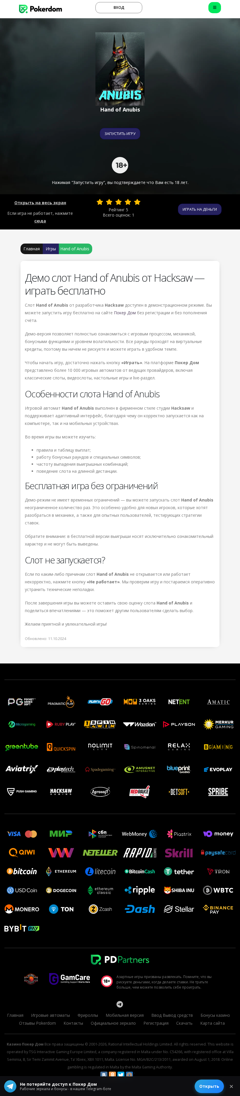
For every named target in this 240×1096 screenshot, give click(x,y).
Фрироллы (88, 1015)
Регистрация (156, 1023)
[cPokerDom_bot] (119, 1004)
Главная (31, 248)
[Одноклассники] (112, 1075)
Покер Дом (125, 312)
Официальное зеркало (113, 1023)
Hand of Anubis (74, 248)
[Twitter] (120, 1075)
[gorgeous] (137, 202)
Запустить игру (120, 133)
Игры (51, 248)
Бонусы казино (215, 1015)
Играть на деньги (200, 209)
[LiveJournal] (137, 1075)
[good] (128, 202)
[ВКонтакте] (103, 1075)
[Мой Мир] (129, 1075)
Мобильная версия (125, 1015)
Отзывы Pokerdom (37, 1023)
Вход (119, 7)
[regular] (118, 202)
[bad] (100, 202)
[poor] (109, 202)
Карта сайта (212, 1023)
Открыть (209, 1086)
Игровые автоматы (50, 1015)
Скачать (184, 1023)
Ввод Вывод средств (172, 1015)
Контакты (73, 1023)
